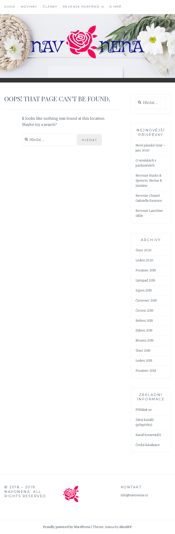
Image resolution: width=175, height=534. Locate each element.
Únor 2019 (143, 351)
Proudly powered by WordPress (66, 527)
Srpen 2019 (144, 290)
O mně (115, 6)
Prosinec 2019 (146, 270)
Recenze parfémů (81, 6)
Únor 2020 (144, 250)
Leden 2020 (144, 260)
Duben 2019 (144, 330)
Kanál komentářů (148, 435)
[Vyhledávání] (151, 103)
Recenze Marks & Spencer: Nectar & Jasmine (149, 181)
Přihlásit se (144, 410)
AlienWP (125, 527)
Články (50, 6)
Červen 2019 (144, 311)
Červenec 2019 (146, 301)
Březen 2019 (145, 341)
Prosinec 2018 (146, 371)
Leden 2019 (144, 361)
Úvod (9, 6)
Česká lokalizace (148, 445)
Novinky (29, 6)
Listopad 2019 (145, 280)
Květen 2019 (144, 321)
